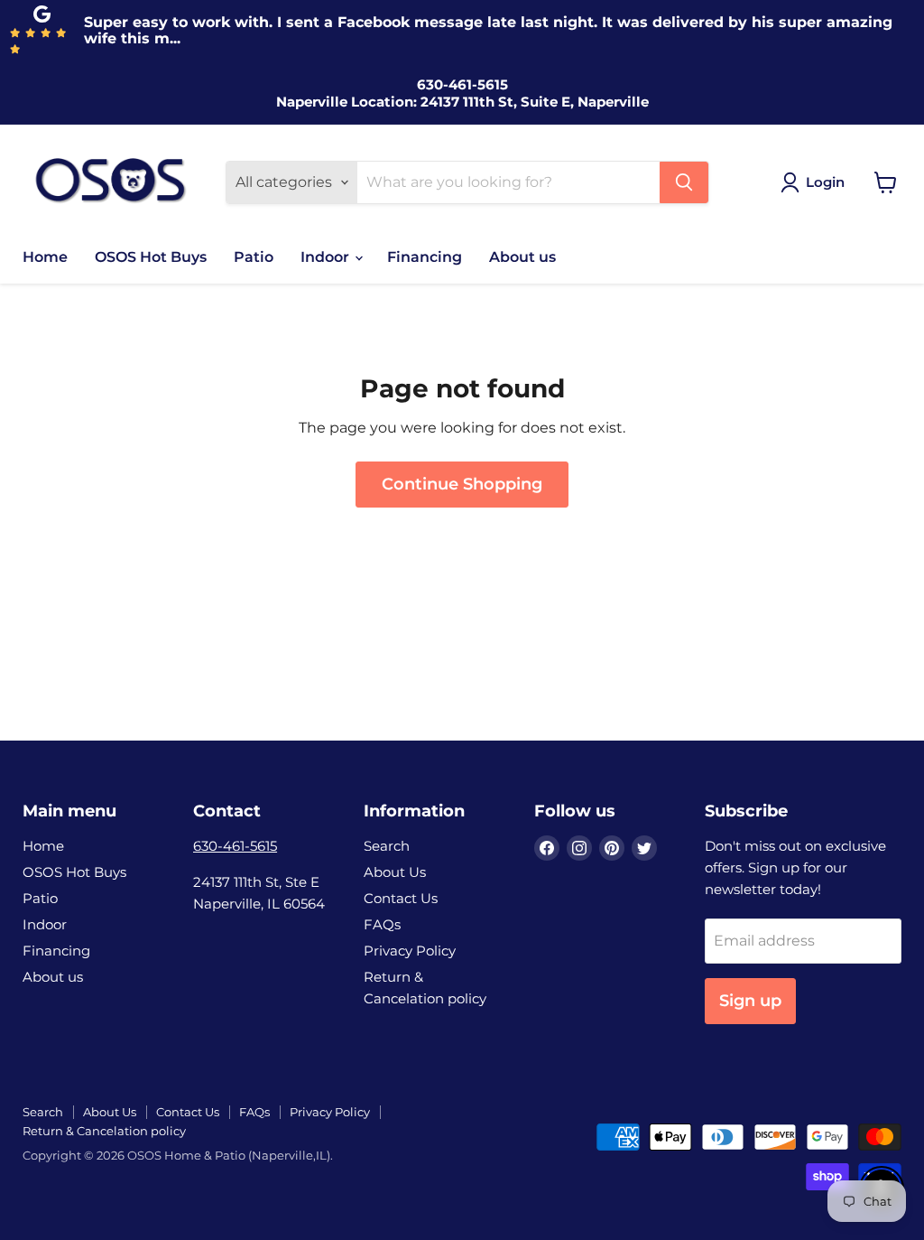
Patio (253, 257)
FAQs (382, 924)
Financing (424, 257)
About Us (395, 872)
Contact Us (401, 898)
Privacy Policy (410, 950)
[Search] (684, 182)
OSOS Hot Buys (151, 257)
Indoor (326, 257)
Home (45, 257)
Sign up (750, 1001)
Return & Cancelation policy (104, 1130)
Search (387, 845)
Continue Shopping (462, 484)
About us (522, 257)
